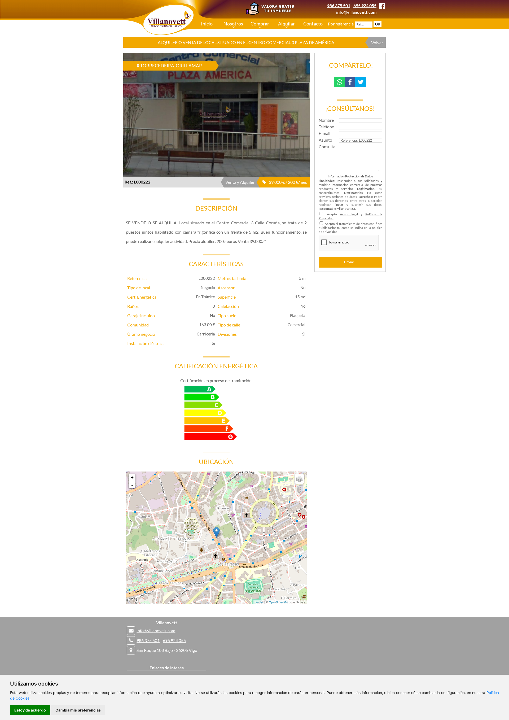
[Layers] (299, 479)
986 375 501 (338, 5)
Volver (377, 42)
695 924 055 (364, 5)
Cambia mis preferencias (78, 710)
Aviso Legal (349, 214)
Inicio (207, 24)
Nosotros (233, 24)
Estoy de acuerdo (30, 710)
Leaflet (259, 602)
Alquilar (286, 24)
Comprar (260, 24)
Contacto (313, 24)
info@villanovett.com (356, 12)
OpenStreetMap (279, 602)
